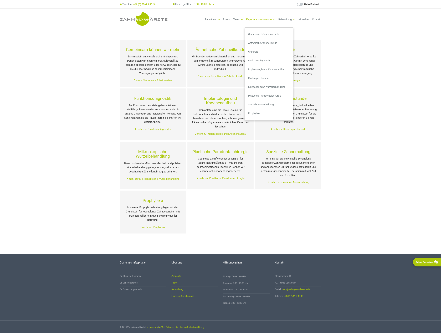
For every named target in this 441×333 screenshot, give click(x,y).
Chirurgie (253, 51)
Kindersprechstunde (259, 78)
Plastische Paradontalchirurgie (264, 95)
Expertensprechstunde (259, 19)
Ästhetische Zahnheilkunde (262, 43)
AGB (161, 327)
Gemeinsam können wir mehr (263, 34)
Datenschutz (172, 327)
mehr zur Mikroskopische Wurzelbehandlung (153, 178)
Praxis (226, 19)
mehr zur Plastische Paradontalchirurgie (221, 178)
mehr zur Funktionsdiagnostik (153, 129)
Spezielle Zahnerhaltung (261, 104)
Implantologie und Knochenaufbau (266, 69)
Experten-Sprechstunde (182, 296)
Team (236, 19)
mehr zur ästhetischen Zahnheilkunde (221, 76)
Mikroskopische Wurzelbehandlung (266, 87)
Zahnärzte (211, 19)
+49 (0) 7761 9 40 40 (144, 4)
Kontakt (316, 19)
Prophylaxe (254, 113)
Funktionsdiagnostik (259, 60)
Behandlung (285, 19)
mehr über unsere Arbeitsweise (153, 80)
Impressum (152, 327)
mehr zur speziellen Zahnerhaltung (289, 182)
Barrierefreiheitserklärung (192, 327)
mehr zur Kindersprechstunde (289, 129)
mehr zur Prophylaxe (154, 227)
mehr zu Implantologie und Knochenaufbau (221, 133)
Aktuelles (303, 19)
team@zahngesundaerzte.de (296, 289)
